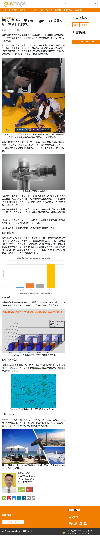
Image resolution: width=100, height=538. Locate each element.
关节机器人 (13, 10)
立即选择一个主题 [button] (86, 41)
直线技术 (48, 10)
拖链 (35, 10)
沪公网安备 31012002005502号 (79, 534)
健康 (76, 24)
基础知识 (58, 10)
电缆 (41, 10)
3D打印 (22, 10)
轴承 (29, 10)
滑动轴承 (5, 18)
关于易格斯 (68, 10)
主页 (4, 10)
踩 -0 (29, 490)
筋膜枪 (84, 24)
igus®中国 (79, 10)
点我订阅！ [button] (13, 521)
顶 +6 (21, 490)
